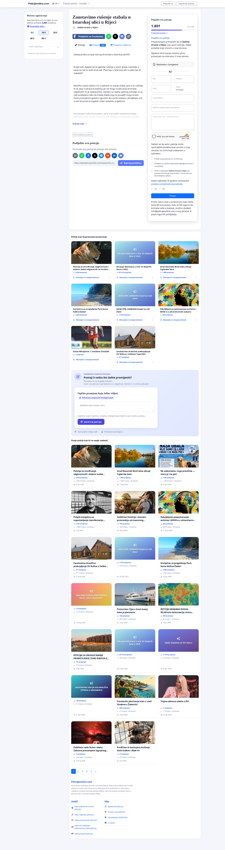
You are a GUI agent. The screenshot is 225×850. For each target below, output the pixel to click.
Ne (163, 189)
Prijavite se (168, 4)
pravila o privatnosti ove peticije (166, 183)
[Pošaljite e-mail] (122, 36)
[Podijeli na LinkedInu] (114, 155)
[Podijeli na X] (115, 36)
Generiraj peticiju (93, 422)
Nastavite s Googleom (167, 64)
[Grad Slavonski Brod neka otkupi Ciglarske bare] (178, 261)
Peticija (81, 45)
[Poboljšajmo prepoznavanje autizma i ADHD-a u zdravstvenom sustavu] (178, 303)
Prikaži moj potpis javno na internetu (168, 159)
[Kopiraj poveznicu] (128, 36)
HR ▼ (57, 3)
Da (156, 189)
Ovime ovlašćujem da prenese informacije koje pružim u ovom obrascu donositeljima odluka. (173, 173)
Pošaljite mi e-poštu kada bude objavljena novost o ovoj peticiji (174, 164)
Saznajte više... (38, 26)
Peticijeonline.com (38, 3)
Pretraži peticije (70, 3)
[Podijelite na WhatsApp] (108, 36)
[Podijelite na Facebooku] (88, 155)
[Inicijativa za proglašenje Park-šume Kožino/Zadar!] (91, 303)
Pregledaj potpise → (159, 33)
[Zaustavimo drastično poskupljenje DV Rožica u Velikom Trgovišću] (135, 345)
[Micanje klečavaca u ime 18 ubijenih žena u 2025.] (135, 261)
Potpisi (98, 45)
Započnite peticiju (187, 4)
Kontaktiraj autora (84, 135)
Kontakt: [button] (83, 3)
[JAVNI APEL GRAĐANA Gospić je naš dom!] (135, 303)
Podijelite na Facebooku (90, 36)
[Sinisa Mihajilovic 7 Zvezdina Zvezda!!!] (91, 344)
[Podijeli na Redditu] (108, 155)
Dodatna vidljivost (122, 45)
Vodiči (74, 801)
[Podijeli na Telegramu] (101, 155)
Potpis (173, 195)
